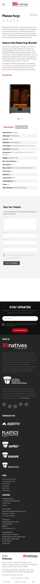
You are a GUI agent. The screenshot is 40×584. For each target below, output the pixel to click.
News (25, 127)
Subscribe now (20, 330)
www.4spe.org (24, 398)
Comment (6, 217)
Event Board (6, 483)
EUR (32, 15)
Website (5, 246)
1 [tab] (18, 119)
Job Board (5, 486)
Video (18, 127)
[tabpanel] (20, 97)
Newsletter (5, 488)
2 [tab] (22, 119)
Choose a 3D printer (8, 481)
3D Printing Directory (9, 479)
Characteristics (8, 127)
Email (5, 239)
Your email (7, 318)
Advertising (6, 490)
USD (35, 15)
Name (5, 232)
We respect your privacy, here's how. (12, 575)
